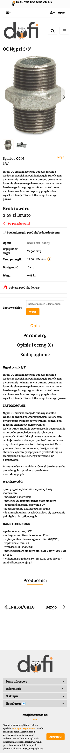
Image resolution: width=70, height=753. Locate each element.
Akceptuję (55, 737)
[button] (62, 13)
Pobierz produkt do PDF (24, 287)
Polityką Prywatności (24, 728)
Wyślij (33, 312)
